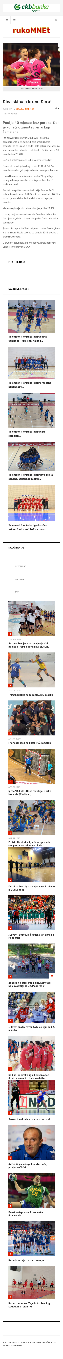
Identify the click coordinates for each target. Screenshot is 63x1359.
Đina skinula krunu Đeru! (27, 101)
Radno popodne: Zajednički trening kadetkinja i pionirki (29, 1305)
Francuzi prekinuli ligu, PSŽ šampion (29, 743)
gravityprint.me (14, 1345)
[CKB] (31, 7)
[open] (7, 20)
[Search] (56, 20)
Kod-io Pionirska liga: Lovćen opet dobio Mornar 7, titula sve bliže (28, 1077)
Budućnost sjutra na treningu (26, 1260)
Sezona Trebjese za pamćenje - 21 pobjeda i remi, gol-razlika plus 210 (29, 645)
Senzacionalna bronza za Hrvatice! (29, 1119)
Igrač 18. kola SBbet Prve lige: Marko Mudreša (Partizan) (29, 793)
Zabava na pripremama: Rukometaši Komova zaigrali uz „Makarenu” (29, 984)
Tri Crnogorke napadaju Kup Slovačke (30, 695)
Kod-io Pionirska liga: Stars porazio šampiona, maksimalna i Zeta (29, 844)
